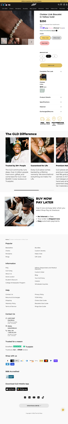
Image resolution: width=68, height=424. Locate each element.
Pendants (9, 254)
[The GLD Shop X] (38, 397)
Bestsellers (9, 248)
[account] (67, 4)
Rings (7, 257)
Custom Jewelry (40, 251)
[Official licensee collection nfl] (1, 5)
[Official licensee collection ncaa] (3, 5)
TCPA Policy (38, 297)
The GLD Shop (38, 413)
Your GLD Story (40, 278)
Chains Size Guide (41, 300)
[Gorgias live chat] (63, 409)
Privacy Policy (39, 294)
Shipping (9, 300)
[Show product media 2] (11, 41)
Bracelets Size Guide (41, 303)
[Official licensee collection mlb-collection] (6, 5)
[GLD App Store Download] (11, 389)
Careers (37, 281)
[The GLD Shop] (34, 4)
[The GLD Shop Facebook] (29, 397)
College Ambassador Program (15, 283)
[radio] (45, 38)
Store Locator (10, 277)
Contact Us (64, 1)
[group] (31, 1)
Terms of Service (11, 306)
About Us (9, 274)
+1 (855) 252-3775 (12, 332)
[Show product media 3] (17, 41)
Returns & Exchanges (13, 297)
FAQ (7, 268)
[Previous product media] (25, 42)
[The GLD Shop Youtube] (34, 397)
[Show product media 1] (4, 41)
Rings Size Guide (40, 306)
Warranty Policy (11, 303)
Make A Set (38, 254)
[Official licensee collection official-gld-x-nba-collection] (9, 5)
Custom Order (39, 272)
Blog (36, 275)
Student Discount (11, 280)
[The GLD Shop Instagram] (25, 397)
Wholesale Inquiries (41, 284)
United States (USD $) (33, 405)
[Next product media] (31, 42)
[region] (34, 163)
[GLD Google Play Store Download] (22, 389)
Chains (8, 251)
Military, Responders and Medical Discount (46, 268)
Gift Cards (38, 257)
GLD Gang (9, 271)
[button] (59, 4)
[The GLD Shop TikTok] (43, 397)
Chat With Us (11, 320)
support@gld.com (12, 328)
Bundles (37, 248)
